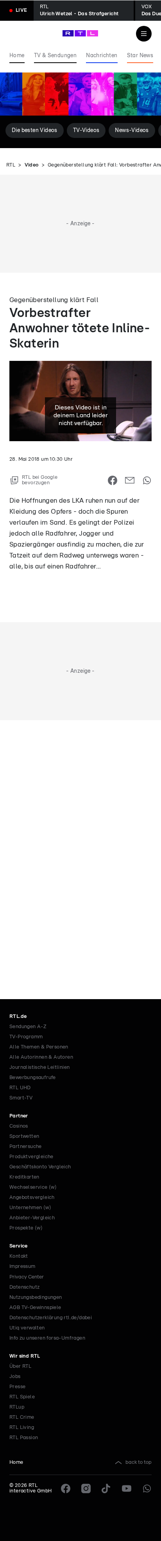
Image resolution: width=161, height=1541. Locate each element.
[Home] (80, 33)
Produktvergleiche (31, 1156)
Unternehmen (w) (30, 1207)
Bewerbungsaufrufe (32, 1077)
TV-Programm (26, 1036)
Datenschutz (24, 1287)
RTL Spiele (22, 1397)
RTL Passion (23, 1437)
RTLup (16, 1407)
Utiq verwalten (27, 1328)
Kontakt (18, 1256)
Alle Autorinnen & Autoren (41, 1057)
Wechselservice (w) (33, 1187)
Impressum (22, 1266)
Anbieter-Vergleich (32, 1217)
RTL (10, 165)
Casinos (18, 1126)
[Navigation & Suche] (144, 34)
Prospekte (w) (26, 1228)
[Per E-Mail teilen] (129, 480)
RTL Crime (21, 1417)
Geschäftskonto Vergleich (40, 1167)
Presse (17, 1386)
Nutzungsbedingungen (35, 1297)
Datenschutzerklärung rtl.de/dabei (50, 1317)
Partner (18, 1116)
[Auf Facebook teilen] (112, 480)
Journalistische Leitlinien (39, 1067)
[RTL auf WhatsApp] (147, 1488)
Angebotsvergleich (32, 1197)
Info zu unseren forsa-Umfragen (47, 1338)
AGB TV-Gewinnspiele (35, 1307)
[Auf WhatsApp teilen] (147, 480)
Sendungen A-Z (28, 1026)
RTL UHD (20, 1087)
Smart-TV (20, 1098)
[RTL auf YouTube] (126, 1488)
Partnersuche (25, 1146)
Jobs (15, 1376)
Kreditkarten (24, 1177)
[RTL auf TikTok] (106, 1488)
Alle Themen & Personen (38, 1047)
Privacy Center (26, 1277)
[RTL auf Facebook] (65, 1488)
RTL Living (21, 1427)
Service (18, 1246)
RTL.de (18, 1016)
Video (32, 165)
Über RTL (20, 1366)
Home (16, 1462)
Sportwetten (24, 1136)
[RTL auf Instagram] (86, 1488)
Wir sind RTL (24, 1356)
